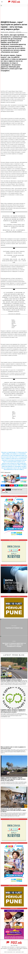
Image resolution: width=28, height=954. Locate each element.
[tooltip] (3, 485)
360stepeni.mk (7, 472)
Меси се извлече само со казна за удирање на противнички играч (13, 747)
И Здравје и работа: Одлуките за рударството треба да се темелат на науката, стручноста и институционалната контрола (13, 711)
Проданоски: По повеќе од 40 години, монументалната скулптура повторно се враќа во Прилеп (13, 810)
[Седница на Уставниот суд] (14, 627)
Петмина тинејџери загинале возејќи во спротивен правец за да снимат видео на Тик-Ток (14, 680)
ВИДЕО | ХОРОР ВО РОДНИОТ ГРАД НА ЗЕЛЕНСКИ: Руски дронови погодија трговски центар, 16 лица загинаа (13, 779)
